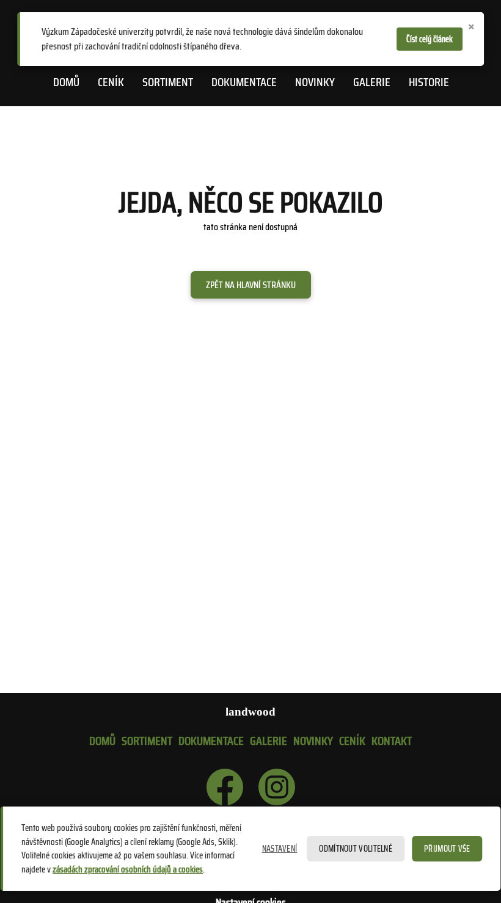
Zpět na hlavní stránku (251, 284)
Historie (429, 82)
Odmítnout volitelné (355, 848)
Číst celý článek (429, 39)
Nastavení (280, 848)
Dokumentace (244, 82)
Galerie (371, 82)
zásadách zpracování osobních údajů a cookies (128, 869)
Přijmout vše (447, 848)
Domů (66, 82)
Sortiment (167, 82)
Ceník (111, 82)
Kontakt (391, 740)
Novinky (315, 82)
